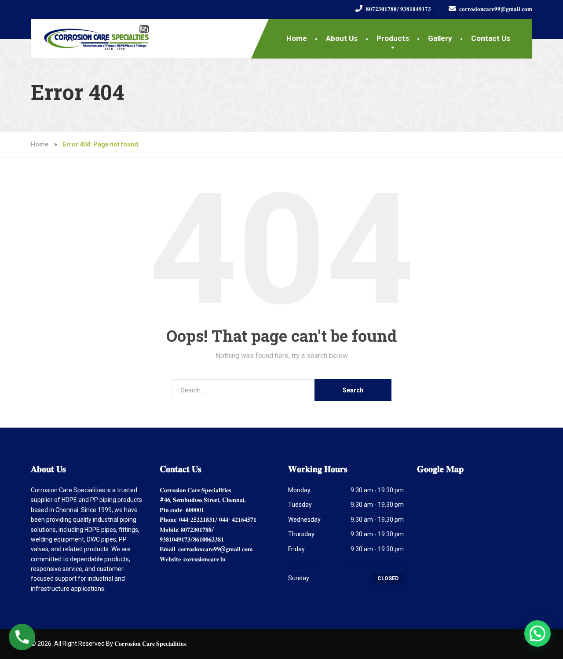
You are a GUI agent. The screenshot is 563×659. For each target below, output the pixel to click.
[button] (537, 633)
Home (296, 38)
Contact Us (490, 38)
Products (393, 38)
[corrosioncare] (90, 34)
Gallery (440, 38)
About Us (342, 38)
